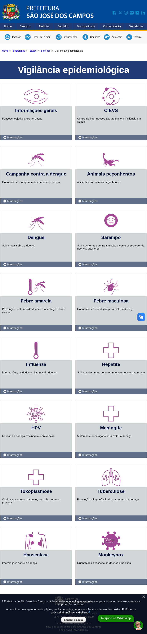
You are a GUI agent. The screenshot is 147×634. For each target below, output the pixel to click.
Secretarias (136, 26)
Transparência (86, 26)
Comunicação (112, 26)
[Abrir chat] (138, 625)
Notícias (44, 26)
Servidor (63, 26)
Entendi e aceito (73, 619)
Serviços (25, 26)
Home (8, 26)
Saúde (33, 50)
